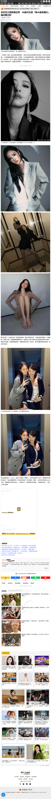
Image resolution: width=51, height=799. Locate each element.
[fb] (20, 784)
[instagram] (23, 784)
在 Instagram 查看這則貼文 (7, 512)
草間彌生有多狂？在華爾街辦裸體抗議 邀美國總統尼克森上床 (25, 723)
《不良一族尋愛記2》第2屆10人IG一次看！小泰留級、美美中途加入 (42, 684)
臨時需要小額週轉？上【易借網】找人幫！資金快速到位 (9, 739)
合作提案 (31, 778)
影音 (38, 3)
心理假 (39, 6)
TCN (27, 6)
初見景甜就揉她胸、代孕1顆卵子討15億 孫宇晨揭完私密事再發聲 (9, 668)
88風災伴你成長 (14, 6)
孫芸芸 (3, 583)
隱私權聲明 (27, 776)
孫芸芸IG (10, 583)
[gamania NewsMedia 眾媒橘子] (25, 790)
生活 (30, 3)
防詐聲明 (17, 776)
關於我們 (25, 778)
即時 (5, 3)
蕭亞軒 (32, 583)
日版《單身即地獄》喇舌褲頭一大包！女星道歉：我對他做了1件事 (9, 723)
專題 (12, 3)
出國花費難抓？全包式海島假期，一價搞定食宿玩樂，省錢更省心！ (13, 761)
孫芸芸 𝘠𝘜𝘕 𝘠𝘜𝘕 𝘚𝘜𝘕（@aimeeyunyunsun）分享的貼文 (18, 533)
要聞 (9, 3)
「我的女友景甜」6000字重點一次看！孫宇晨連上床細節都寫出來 (37, 761)
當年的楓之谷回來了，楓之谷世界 (9, 684)
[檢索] (47, 1)
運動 (19, 3)
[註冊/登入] (49, 1)
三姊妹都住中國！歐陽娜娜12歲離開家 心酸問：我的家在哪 (12, 706)
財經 (26, 3)
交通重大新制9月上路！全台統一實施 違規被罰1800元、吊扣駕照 (25, 739)
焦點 (2, 3)
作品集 (45, 568)
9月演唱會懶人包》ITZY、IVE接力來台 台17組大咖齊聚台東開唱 (42, 739)
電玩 (33, 3)
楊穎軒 (4, 17)
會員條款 (20, 778)
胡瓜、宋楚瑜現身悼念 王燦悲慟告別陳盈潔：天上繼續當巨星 (25, 668)
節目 (42, 3)
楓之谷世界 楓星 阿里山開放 (41, 666)
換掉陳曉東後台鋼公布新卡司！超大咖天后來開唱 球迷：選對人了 (24, 684)
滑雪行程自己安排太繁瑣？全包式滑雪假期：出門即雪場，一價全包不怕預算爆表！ (41, 723)
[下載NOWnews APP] (44, 1)
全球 (23, 3)
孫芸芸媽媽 (17, 583)
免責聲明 (22, 776)
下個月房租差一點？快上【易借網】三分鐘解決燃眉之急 (38, 706)
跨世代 (22, 6)
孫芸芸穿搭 (25, 583)
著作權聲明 (33, 776)
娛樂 (15, 3)
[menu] (50, 3)
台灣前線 (33, 6)
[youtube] (30, 784)
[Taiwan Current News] (41, 1)
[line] (27, 784)
